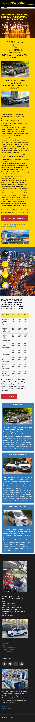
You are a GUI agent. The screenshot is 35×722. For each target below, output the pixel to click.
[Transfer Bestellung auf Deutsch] (15, 47)
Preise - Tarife (6, 645)
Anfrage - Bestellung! (14, 218)
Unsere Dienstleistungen (9, 647)
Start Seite (5, 643)
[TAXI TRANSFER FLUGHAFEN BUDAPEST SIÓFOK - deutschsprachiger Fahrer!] (15, 679)
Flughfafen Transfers (8, 649)
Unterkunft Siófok (7, 652)
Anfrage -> (9, 396)
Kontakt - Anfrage (7, 654)
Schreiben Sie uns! (11, 605)
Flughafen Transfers (8, 706)
